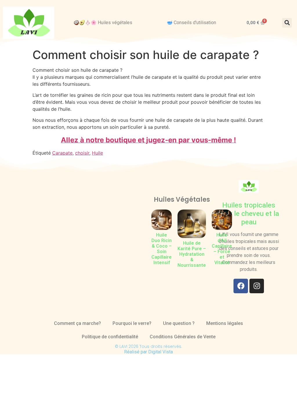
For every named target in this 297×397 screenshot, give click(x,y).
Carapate (62, 153)
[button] (287, 23)
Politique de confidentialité (110, 336)
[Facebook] (240, 286)
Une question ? (179, 323)
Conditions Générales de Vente (182, 336)
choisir (82, 153)
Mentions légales (224, 323)
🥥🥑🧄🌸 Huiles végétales (102, 22)
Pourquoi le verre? (132, 323)
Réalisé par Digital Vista (148, 352)
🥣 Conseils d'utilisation (191, 22)
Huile (97, 153)
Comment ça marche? (77, 323)
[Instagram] (256, 286)
